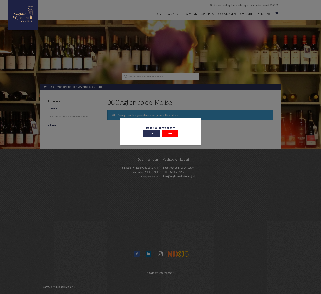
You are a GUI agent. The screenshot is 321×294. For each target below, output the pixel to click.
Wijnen (173, 14)
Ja (151, 133)
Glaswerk (190, 14)
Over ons (246, 14)
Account (264, 14)
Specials (207, 14)
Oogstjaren (227, 14)
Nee (169, 133)
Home (159, 14)
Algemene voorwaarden (160, 272)
